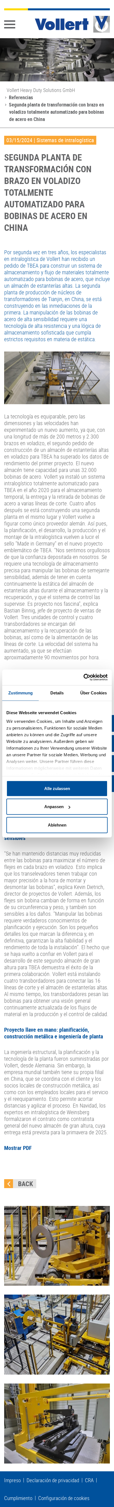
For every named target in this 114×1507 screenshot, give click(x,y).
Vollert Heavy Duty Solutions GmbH (41, 90)
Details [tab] (57, 692)
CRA (89, 1480)
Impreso (12, 1480)
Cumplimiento (18, 1498)
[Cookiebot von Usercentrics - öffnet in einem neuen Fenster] (83, 677)
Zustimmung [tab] (20, 692)
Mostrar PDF (18, 1148)
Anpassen (54, 806)
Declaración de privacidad (53, 1480)
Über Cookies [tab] (93, 692)
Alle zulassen (57, 788)
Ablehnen (57, 824)
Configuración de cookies (63, 1498)
